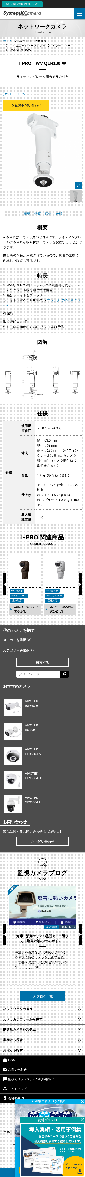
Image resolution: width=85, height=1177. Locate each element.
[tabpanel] (75, 196)
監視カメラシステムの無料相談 (29, 1079)
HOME (12, 1060)
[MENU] (79, 13)
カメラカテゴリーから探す (22, 1019)
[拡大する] (78, 185)
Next (80, 584)
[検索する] (64, 674)
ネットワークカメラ (18, 1009)
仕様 (59, 214)
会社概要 (14, 1098)
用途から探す (13, 1050)
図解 (48, 214)
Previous (4, 584)
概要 (27, 214)
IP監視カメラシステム (19, 1029)
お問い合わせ (44, 841)
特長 (37, 214)
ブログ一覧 (44, 996)
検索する (42, 662)
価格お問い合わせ (28, 105)
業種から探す (13, 1040)
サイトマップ (17, 1088)
